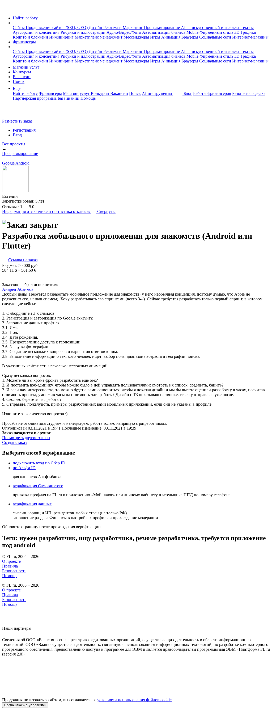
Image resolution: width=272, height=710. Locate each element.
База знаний (68, 98)
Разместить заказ (17, 121)
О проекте (11, 561)
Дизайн (96, 27)
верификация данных (32, 504)
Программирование (162, 27)
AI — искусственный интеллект (211, 27)
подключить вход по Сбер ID (39, 463)
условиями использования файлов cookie (134, 700)
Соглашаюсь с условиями (25, 705)
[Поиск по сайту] (17, 112)
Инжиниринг (62, 37)
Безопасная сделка (248, 93)
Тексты (247, 27)
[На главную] (7, 9)
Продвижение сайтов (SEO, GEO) (57, 27)
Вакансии (22, 76)
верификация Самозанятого (38, 486)
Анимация (171, 37)
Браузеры (190, 37)
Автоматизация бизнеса (164, 32)
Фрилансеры (24, 42)
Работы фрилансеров (212, 93)
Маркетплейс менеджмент (99, 37)
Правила (10, 566)
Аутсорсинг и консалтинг (37, 32)
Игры (155, 37)
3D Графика (245, 32)
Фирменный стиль (216, 32)
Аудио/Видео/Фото (124, 32)
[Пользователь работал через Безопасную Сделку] (23, 196)
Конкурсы (22, 72)
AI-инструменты (157, 93)
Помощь (88, 98)
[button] (14, 22)
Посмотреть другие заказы (26, 437)
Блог (188, 93)
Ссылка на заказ (22, 260)
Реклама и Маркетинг (123, 27)
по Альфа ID (24, 467)
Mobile (192, 32)
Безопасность (14, 571)
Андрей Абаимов (18, 289)
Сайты (19, 27)
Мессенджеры (137, 37)
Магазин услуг (27, 67)
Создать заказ (14, 442)
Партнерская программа (35, 98)
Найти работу (25, 18)
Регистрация (24, 130)
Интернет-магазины (250, 37)
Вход (17, 135)
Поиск (18, 81)
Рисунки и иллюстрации (84, 32)
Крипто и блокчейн (31, 37)
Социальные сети (215, 37)
